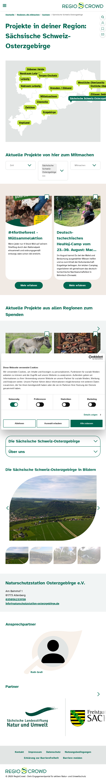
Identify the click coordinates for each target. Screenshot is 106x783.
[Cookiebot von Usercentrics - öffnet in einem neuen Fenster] (91, 357)
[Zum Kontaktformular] (102, 34)
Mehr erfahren (29, 285)
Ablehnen (19, 423)
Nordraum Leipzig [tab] (30, 73)
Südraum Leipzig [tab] (31, 85)
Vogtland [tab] (24, 122)
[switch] (40, 404)
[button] (98, 329)
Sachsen (46, 15)
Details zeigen (90, 414)
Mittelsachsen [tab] (48, 96)
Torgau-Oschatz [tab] (48, 75)
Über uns (17, 451)
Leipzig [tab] (25, 78)
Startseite (10, 15)
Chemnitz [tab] (42, 101)
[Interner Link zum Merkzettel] (102, 28)
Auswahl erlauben (53, 423)
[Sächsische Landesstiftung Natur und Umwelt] (33, 717)
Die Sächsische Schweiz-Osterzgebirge (44, 441)
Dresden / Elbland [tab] (60, 88)
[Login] (102, 23)
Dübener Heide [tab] (35, 69)
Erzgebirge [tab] (49, 112)
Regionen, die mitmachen (28, 15)
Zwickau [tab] (30, 107)
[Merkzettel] (47, 197)
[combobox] (17, 165)
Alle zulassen (86, 423)
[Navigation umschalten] (4, 5)
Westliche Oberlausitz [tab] (91, 82)
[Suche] (102, 17)
